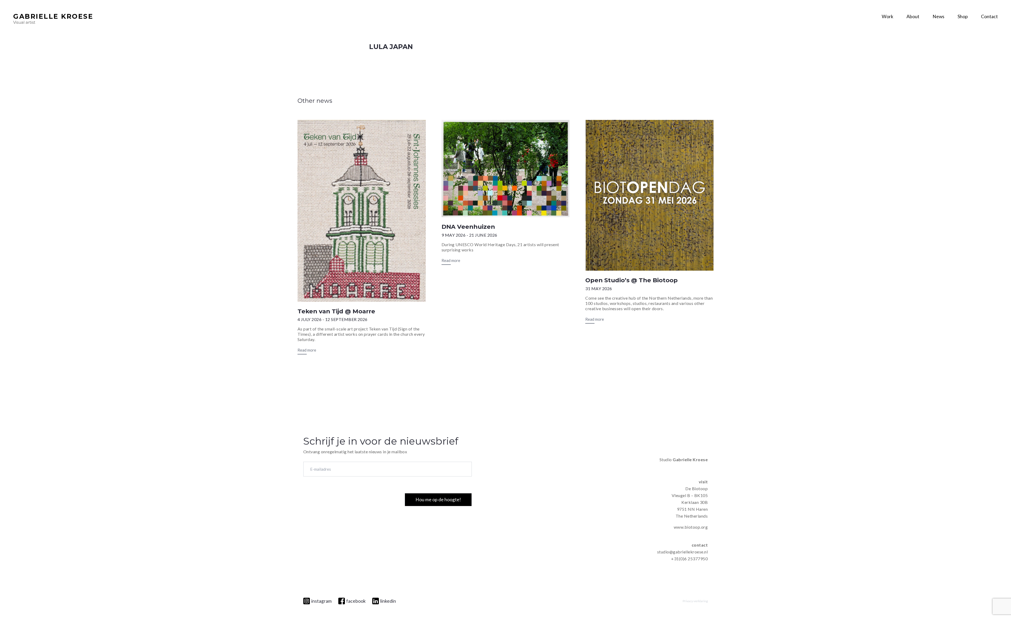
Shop (963, 16)
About (912, 16)
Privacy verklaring (695, 601)
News (938, 16)
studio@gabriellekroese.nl (682, 551)
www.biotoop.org (691, 526)
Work (887, 16)
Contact (989, 16)
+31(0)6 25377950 (689, 558)
